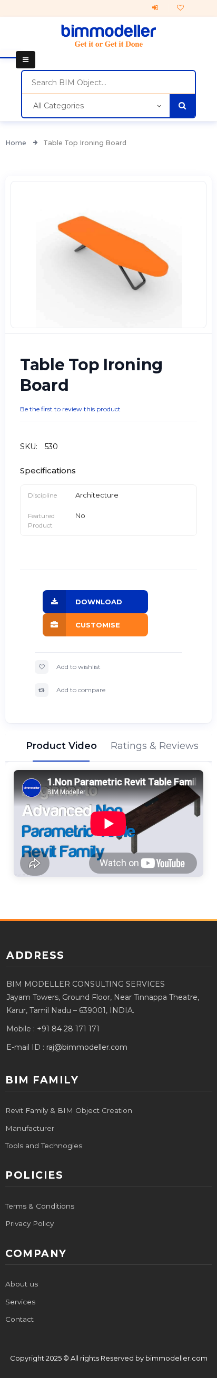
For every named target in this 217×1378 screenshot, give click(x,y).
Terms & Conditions (39, 1206)
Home (16, 143)
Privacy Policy (29, 1223)
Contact (19, 1319)
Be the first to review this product (70, 409)
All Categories (58, 105)
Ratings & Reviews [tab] (155, 746)
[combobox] (108, 82)
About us (21, 1284)
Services (20, 1302)
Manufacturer (29, 1128)
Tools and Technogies (43, 1145)
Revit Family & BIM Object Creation (68, 1110)
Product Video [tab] (61, 746)
